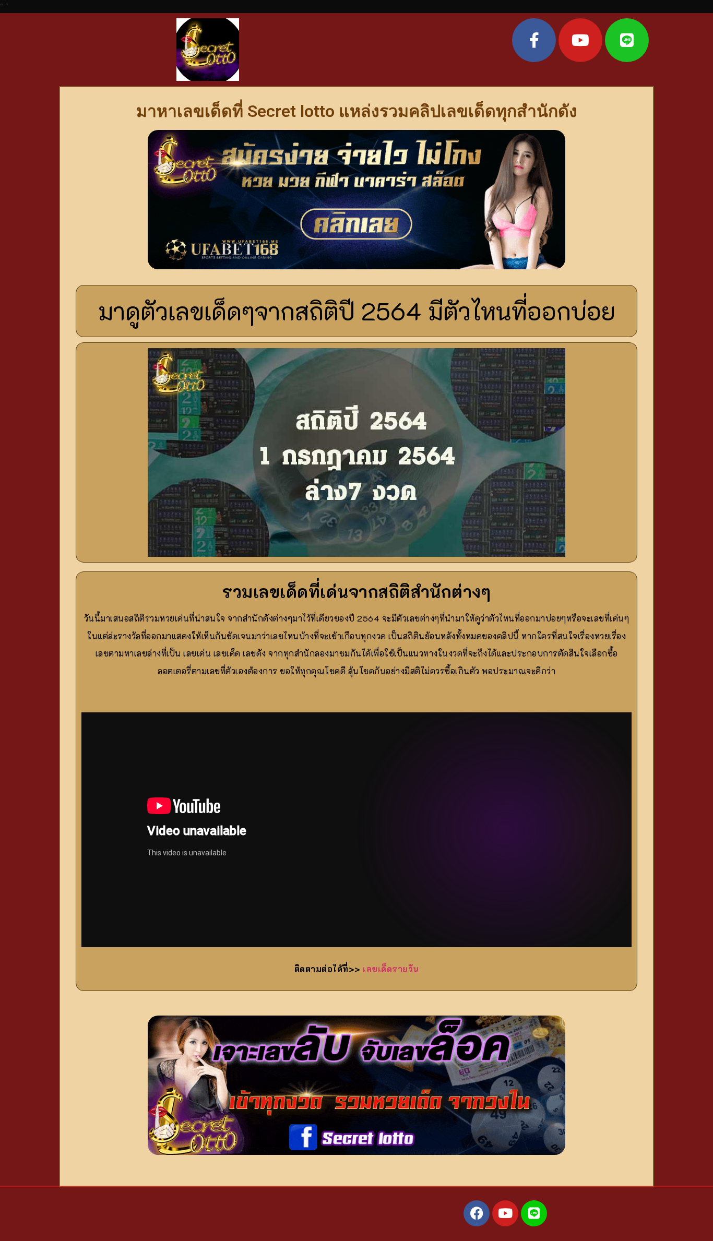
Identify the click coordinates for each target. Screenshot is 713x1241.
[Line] (627, 40)
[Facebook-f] (534, 40)
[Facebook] (477, 1213)
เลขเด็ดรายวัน (391, 968)
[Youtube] (580, 40)
